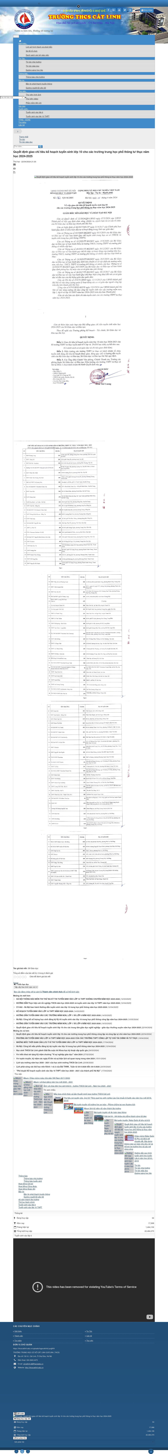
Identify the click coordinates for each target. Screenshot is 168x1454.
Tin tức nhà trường (33, 62)
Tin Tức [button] (22, 58)
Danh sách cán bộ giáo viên (37, 55)
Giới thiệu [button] (23, 43)
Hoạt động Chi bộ (26, 1183)
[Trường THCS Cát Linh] (24, 28)
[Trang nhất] (20, 41)
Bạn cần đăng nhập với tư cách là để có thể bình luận (46, 991)
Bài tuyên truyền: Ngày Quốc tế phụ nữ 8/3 (132, 1120)
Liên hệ (89, 1336)
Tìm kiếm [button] (22, 122)
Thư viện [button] (22, 91)
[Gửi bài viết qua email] (14, 164)
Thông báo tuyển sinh (33, 1181)
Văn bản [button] (22, 106)
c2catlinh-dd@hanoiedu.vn (44, 10)
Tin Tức (89, 1331)
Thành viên (18, 1336)
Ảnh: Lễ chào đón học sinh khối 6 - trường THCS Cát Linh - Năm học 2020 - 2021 (77, 1086)
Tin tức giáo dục (32, 66)
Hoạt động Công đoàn (28, 1186)
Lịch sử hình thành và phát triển (39, 47)
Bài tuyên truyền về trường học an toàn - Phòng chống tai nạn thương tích (104, 1104)
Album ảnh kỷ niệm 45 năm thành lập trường (102, 1108)
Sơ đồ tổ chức (31, 51)
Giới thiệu (18, 1331)
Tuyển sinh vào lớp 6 (34, 112)
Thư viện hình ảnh (33, 94)
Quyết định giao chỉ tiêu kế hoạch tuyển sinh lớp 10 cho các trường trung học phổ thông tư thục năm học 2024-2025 (138, 1128)
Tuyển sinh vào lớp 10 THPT (37, 116)
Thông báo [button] (23, 73)
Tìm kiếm (18, 1340)
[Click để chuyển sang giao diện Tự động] (16, 1451)
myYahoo (64, 10)
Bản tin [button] (22, 80)
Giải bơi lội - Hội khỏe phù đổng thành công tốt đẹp (125, 1116)
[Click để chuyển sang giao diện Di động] (28, 1451)
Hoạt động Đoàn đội (27, 1189)
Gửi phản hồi (21, 1438)
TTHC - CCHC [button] (24, 119)
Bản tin (21, 1191)
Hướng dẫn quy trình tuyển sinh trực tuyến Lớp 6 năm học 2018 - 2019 (144, 1157)
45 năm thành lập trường (29, 1199)
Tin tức (137, 1165)
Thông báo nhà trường (35, 77)
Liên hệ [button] (22, 125)
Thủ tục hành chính (27, 1202)
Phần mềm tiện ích (33, 102)
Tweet (15, 983)
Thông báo (23, 1175)
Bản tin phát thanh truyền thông (39, 83)
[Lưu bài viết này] (14, 172)
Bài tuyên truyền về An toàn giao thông (110, 1112)
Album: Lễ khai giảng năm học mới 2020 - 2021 (53, 1082)
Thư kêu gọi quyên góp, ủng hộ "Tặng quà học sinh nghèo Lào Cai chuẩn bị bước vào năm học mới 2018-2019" (108, 1099)
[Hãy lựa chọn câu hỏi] (25, 97)
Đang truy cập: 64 (23, 1419)
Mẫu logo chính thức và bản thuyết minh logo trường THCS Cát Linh (82, 1094)
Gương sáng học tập (34, 70)
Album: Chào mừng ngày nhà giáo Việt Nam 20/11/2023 (46, 1078)
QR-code (20, 1414)
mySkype (76, 10)
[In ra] (14, 168)
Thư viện (89, 1340)
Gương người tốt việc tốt (36, 87)
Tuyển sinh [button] (23, 108)
